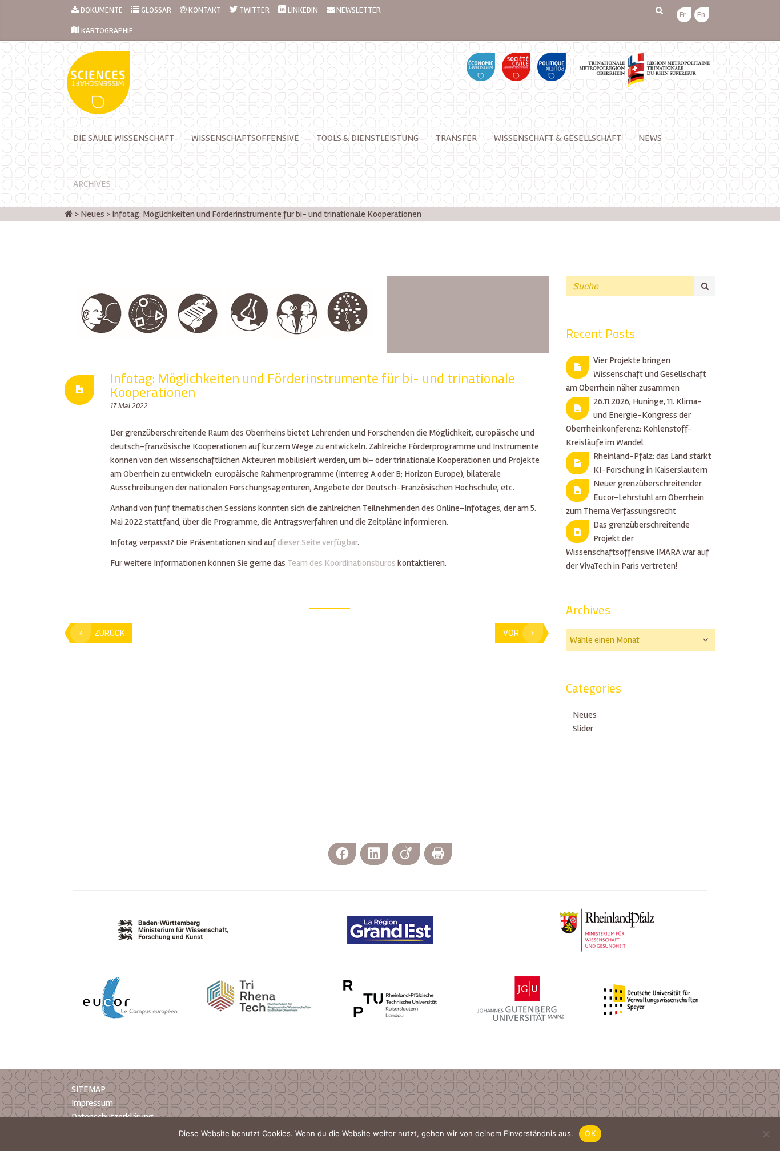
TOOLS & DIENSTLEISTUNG (367, 138)
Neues (585, 715)
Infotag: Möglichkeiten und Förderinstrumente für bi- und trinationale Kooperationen (312, 385)
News (650, 138)
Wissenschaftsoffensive (245, 138)
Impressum (92, 1103)
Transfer (456, 138)
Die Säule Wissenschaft (123, 138)
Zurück (109, 633)
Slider (583, 728)
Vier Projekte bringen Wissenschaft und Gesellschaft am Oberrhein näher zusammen (636, 374)
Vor (511, 633)
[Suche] (704, 286)
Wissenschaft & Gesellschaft (557, 138)
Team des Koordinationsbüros (341, 563)
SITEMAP (88, 1089)
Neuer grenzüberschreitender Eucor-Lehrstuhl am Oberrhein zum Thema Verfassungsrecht (635, 497)
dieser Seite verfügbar (317, 542)
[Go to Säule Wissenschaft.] (69, 214)
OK (590, 1133)
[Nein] (765, 1134)
